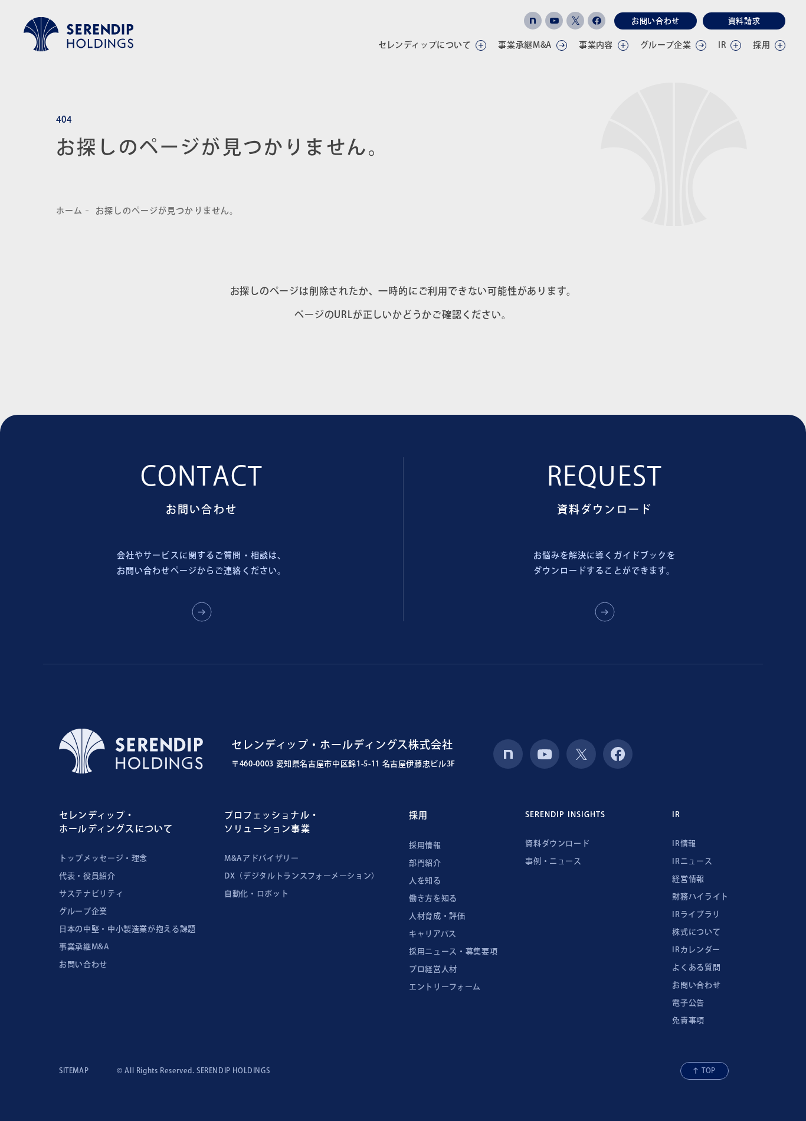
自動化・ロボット (256, 893)
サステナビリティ (91, 893)
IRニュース (692, 861)
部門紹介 (425, 863)
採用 (761, 45)
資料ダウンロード (557, 843)
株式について (696, 932)
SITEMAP (74, 1070)
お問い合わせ (655, 21)
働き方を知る (433, 898)
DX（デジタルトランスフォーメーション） (301, 876)
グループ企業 (666, 45)
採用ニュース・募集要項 (453, 951)
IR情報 (684, 843)
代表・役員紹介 (87, 876)
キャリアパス (433, 934)
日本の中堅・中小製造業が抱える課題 (127, 929)
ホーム (69, 210)
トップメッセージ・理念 (103, 858)
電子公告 (688, 1003)
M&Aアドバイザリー (261, 858)
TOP (709, 1070)
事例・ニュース (553, 861)
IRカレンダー (696, 949)
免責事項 (688, 1020)
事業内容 (596, 45)
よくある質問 (696, 967)
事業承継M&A (84, 946)
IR (722, 45)
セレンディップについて (424, 45)
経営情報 (688, 879)
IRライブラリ (696, 914)
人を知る (425, 880)
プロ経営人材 (433, 969)
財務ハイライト (700, 896)
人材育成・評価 (437, 916)
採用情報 (425, 845)
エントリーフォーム (445, 987)
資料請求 (744, 21)
